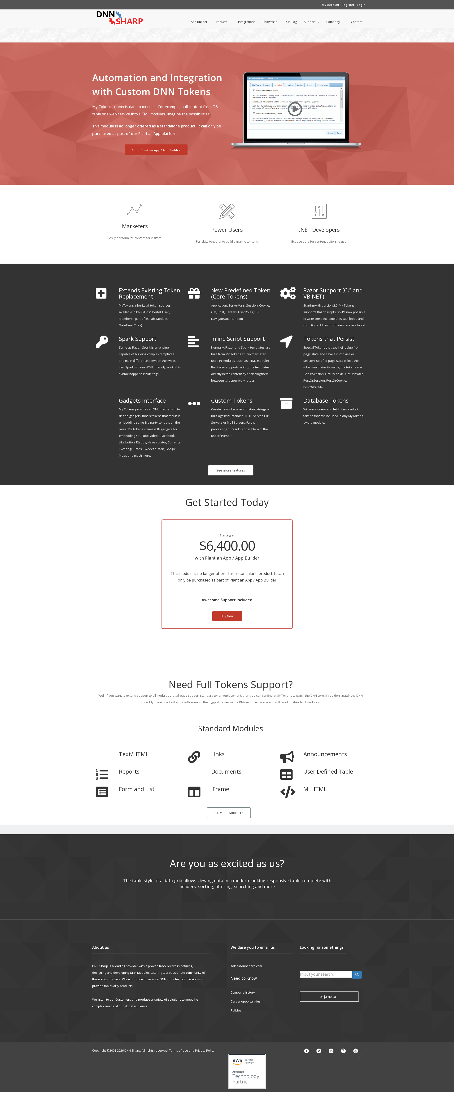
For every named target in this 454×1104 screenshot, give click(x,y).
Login (361, 5)
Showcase (269, 22)
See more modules (229, 813)
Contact (356, 22)
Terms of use (178, 1050)
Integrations (246, 22)
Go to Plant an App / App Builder (156, 150)
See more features (230, 470)
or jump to (328, 996)
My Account (330, 5)
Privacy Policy (204, 1050)
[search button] (357, 975)
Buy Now (227, 616)
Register (348, 5)
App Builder (199, 22)
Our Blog (290, 22)
